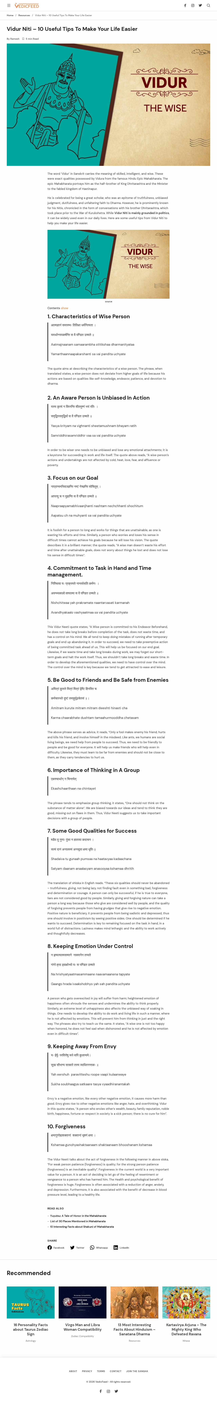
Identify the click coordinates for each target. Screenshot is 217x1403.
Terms (101, 1371)
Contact (116, 1371)
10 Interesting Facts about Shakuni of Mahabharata (82, 1226)
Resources (24, 15)
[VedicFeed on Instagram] (192, 5)
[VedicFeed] (26, 5)
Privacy (87, 1371)
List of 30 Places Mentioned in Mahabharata (78, 1221)
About (73, 1371)
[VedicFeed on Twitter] (199, 5)
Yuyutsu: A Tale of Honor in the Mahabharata (78, 1216)
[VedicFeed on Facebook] (186, 5)
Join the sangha (137, 1371)
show (64, 308)
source (108, 301)
